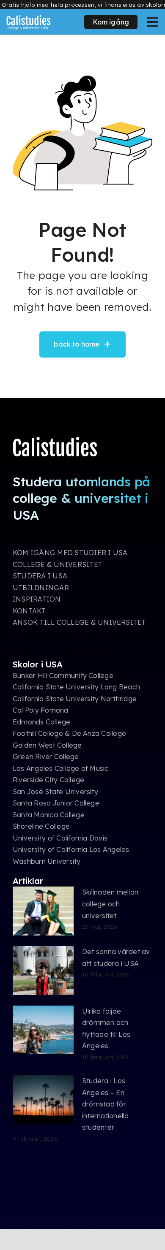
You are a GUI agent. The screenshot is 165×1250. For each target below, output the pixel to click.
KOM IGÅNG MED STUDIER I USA (70, 552)
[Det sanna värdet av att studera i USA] (43, 970)
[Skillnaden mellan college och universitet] (43, 911)
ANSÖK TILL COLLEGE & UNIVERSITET (79, 622)
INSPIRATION (37, 599)
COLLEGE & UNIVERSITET (57, 564)
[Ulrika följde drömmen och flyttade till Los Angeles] (43, 1030)
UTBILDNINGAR (41, 587)
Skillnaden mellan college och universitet (110, 903)
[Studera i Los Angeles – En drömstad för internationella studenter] (43, 1099)
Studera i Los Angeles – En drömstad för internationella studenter (105, 1103)
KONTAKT (29, 611)
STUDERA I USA (40, 576)
